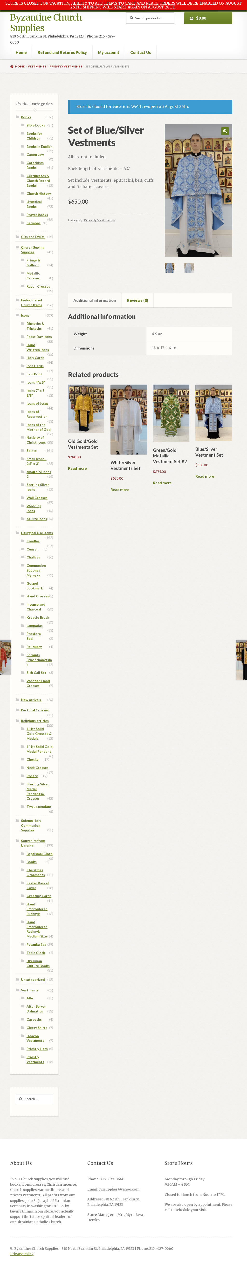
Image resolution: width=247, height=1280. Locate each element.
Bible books (36, 125)
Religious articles (35, 721)
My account (108, 52)
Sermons (34, 223)
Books (26, 117)
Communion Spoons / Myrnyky (36, 570)
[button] (225, 131)
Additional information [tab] (94, 300)
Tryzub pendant (39, 806)
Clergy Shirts (37, 1028)
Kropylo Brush (38, 617)
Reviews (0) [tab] (137, 300)
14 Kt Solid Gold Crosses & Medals (39, 733)
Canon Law (35, 154)
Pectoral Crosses (35, 710)
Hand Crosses (38, 596)
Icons (25, 315)
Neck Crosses (37, 768)
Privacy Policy (22, 1254)
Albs (30, 998)
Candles (33, 541)
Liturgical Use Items (37, 533)
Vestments (37, 66)
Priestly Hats (37, 1049)
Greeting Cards (39, 896)
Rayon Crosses (38, 286)
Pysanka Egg (36, 944)
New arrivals (31, 700)
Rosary (32, 776)
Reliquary (34, 647)
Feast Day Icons (39, 337)
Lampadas (35, 626)
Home (21, 52)
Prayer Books (37, 215)
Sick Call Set (36, 672)
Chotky (32, 759)
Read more (77, 468)
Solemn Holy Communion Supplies (31, 825)
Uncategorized (33, 979)
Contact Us (140, 52)
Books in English (39, 146)
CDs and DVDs (33, 237)
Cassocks (34, 1019)
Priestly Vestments (65, 66)
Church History (39, 193)
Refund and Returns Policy (62, 52)
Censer (32, 549)
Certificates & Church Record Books (38, 180)
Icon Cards (35, 366)
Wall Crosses (37, 498)
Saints (32, 450)
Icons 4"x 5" (36, 382)
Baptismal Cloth (40, 854)
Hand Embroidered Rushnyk (37, 909)
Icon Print (34, 374)
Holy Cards (35, 358)
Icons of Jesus (37, 403)
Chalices (33, 557)
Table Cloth (36, 953)
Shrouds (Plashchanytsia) (39, 660)
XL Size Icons (37, 519)
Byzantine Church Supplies (46, 23)
